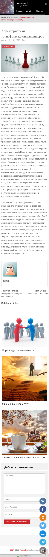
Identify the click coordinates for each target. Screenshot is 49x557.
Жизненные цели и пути (15, 404)
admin (3, 40)
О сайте (29, 11)
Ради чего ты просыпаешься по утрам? (24, 457)
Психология (13, 17)
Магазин (39, 11)
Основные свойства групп (37, 293)
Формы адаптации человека (18, 350)
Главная (19, 11)
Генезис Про (24, 550)
